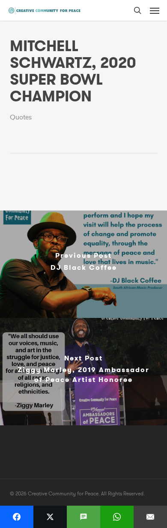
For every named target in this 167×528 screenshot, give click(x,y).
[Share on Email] (150, 517)
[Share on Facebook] (16, 517)
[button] (154, 10)
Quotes (21, 117)
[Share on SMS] (83, 517)
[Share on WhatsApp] (117, 517)
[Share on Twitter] (50, 517)
